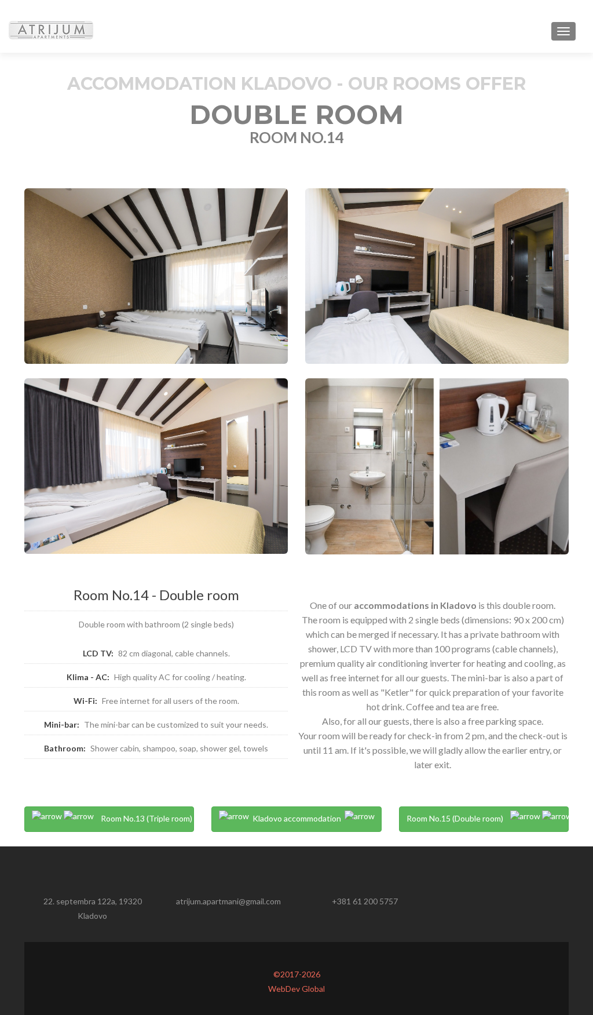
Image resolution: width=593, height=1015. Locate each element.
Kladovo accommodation (297, 818)
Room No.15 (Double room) (458, 818)
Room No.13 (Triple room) (143, 818)
